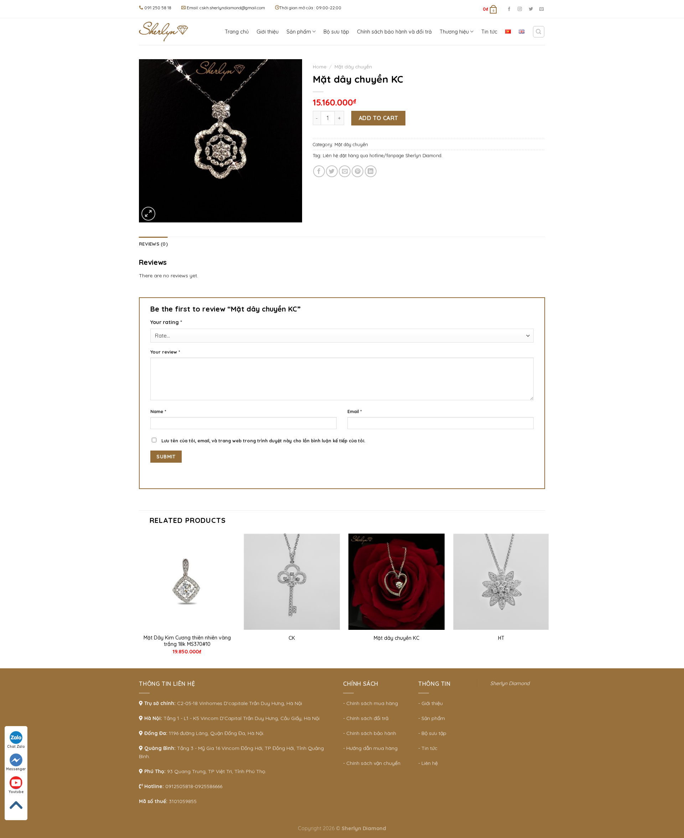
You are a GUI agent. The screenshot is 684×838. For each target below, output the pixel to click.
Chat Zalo (16, 746)
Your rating (166, 322)
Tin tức (489, 32)
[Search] (539, 31)
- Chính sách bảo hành (369, 733)
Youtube (16, 792)
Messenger (16, 769)
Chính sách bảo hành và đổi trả (394, 32)
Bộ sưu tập (336, 32)
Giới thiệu (267, 32)
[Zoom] (148, 214)
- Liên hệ (428, 763)
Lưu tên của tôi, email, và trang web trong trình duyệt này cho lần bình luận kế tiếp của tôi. (263, 440)
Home (319, 66)
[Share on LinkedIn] (371, 171)
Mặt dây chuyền (353, 66)
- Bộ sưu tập (432, 733)
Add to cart (378, 118)
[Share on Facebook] (319, 171)
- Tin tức (427, 748)
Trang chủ (237, 32)
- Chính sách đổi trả (365, 718)
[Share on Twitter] (332, 171)
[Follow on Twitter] (531, 9)
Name (158, 411)
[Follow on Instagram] (520, 9)
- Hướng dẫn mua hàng (370, 748)
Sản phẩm (298, 32)
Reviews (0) (153, 244)
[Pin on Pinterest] (357, 171)
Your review (165, 352)
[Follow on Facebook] (509, 9)
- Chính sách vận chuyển (371, 763)
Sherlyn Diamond (509, 683)
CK (292, 638)
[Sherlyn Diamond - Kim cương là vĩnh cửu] (165, 31)
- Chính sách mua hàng (370, 703)
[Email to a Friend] (345, 171)
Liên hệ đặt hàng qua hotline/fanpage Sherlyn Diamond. (382, 155)
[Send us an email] (541, 9)
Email (354, 411)
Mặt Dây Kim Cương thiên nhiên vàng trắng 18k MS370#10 (187, 640)
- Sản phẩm (431, 718)
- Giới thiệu (430, 703)
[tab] (153, 244)
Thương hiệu (454, 32)
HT (501, 638)
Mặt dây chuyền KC (396, 638)
